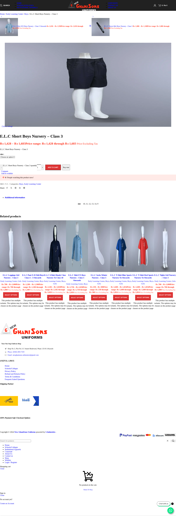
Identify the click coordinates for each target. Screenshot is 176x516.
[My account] (155, 5)
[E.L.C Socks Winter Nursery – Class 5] (99, 246)
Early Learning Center (8, 281)
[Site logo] (84, 11)
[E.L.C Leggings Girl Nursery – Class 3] (11, 246)
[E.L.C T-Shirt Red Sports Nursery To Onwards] (143, 246)
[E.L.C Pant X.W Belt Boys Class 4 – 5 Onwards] (33, 246)
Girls (19, 281)
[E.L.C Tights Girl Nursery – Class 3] (165, 246)
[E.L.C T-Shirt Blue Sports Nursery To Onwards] (121, 246)
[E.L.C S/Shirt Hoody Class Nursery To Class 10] (55, 246)
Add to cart (53, 167)
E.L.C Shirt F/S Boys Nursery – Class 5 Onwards (77, 278)
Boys (42, 281)
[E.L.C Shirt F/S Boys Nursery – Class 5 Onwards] (77, 246)
